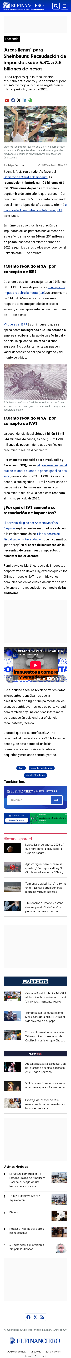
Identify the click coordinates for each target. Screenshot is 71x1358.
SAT (21, 768)
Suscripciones (53, 1352)
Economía (11, 39)
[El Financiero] (23, 6)
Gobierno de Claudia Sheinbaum (26, 177)
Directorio (36, 1352)
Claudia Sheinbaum (35, 775)
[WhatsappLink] (36, 818)
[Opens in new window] (12, 1086)
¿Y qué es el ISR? (15, 324)
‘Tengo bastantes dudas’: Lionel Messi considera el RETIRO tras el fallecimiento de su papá (45, 1017)
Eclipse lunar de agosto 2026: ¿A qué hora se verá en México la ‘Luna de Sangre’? (44, 849)
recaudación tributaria (41, 768)
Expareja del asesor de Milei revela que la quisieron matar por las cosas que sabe (45, 1104)
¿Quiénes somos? (16, 1352)
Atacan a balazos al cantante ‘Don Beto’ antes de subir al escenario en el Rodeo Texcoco (45, 1068)
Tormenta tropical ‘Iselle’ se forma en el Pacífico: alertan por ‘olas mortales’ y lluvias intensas (45, 888)
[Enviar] (56, 800)
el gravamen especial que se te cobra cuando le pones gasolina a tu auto (35, 470)
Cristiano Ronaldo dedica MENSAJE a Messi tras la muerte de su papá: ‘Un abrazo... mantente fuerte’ (46, 997)
